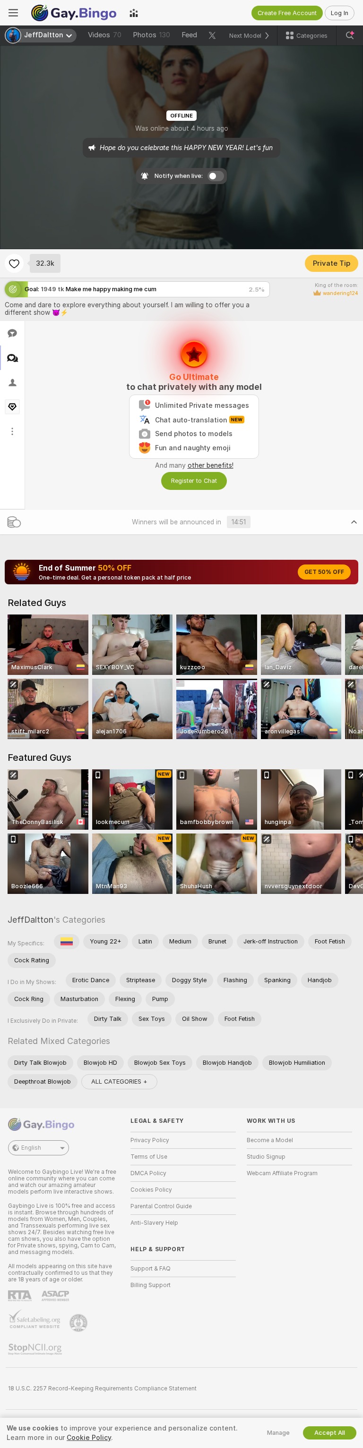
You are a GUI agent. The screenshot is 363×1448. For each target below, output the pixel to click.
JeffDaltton (30, 920)
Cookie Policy (89, 1437)
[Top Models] (134, 12)
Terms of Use (148, 1156)
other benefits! (210, 465)
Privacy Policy (149, 1140)
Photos (151, 35)
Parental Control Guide (161, 1206)
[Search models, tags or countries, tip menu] (350, 35)
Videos (104, 35)
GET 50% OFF (324, 572)
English (31, 1148)
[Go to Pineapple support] (79, 1323)
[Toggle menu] (13, 12)
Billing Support (150, 1285)
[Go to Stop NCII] (36, 1349)
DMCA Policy (148, 1173)
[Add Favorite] (14, 263)
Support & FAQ (150, 1268)
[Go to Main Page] (73, 12)
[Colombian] (66, 941)
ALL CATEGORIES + (119, 1081)
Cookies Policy (151, 1190)
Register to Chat (194, 480)
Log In (339, 13)
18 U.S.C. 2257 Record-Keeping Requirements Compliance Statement (102, 1388)
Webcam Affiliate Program (282, 1173)
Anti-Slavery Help (154, 1223)
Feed (189, 35)
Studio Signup (266, 1156)
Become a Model (270, 1140)
